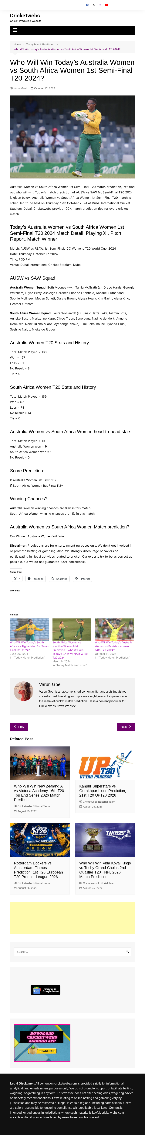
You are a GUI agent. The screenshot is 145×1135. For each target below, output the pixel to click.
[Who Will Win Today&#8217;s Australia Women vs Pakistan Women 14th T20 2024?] (114, 629)
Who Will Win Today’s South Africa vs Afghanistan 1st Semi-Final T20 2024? (29, 646)
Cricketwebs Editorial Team (34, 806)
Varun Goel (20, 88)
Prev (21, 726)
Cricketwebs (25, 15)
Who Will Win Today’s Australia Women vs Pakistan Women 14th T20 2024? (113, 646)
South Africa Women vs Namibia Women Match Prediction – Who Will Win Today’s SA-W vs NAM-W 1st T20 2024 (70, 650)
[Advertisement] (72, 918)
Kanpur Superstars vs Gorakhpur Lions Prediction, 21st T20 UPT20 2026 (102, 790)
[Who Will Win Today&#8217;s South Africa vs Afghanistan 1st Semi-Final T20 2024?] (29, 629)
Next (124, 726)
